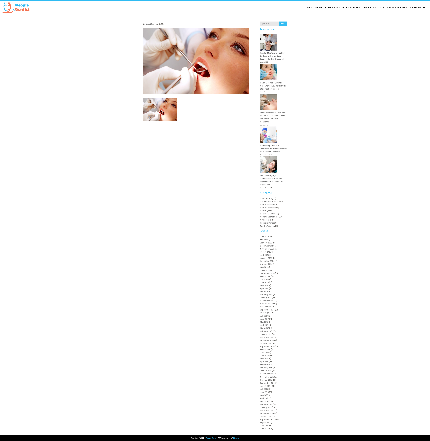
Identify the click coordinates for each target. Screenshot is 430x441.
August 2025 (265, 252)
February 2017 (266, 331)
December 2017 (267, 300)
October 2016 (266, 343)
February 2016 (266, 367)
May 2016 (264, 358)
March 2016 (265, 364)
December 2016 (267, 337)
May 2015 (264, 395)
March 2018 (265, 291)
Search (283, 24)
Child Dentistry (417, 7)
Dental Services (332, 7)
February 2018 (266, 294)
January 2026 (266, 243)
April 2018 (264, 288)
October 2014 (266, 416)
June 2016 (264, 355)
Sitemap (236, 438)
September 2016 (267, 346)
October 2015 (266, 380)
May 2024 (264, 267)
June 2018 (264, 282)
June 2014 (264, 428)
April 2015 (264, 398)
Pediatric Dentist (267, 223)
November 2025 (267, 249)
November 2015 (267, 377)
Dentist (318, 7)
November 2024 (267, 261)
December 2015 (267, 374)
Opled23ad (150, 24)
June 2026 (264, 236)
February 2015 (266, 404)
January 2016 (266, 371)
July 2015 (264, 389)
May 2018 (264, 285)
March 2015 (265, 401)
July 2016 (264, 352)
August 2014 (265, 422)
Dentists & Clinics (351, 7)
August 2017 (265, 313)
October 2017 (266, 307)
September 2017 (267, 310)
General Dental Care (397, 7)
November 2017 (267, 304)
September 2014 (267, 419)
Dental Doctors (267, 204)
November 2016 (267, 340)
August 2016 (265, 349)
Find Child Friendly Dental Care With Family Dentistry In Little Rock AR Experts (273, 86)
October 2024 (266, 264)
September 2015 (267, 383)
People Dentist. (211, 438)
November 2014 (267, 413)
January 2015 (266, 407)
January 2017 (266, 334)
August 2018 (265, 276)
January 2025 (266, 258)
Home (309, 7)
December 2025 (267, 246)
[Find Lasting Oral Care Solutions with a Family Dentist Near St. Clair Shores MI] (268, 135)
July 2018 (264, 279)
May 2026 (264, 240)
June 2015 (264, 392)
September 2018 (267, 273)
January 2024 (266, 270)
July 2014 (264, 425)
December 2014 (267, 410)
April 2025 (264, 255)
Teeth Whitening (267, 226)
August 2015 (265, 386)
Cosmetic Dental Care (374, 7)
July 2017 (264, 316)
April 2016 (264, 361)
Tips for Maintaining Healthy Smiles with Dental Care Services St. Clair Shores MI (272, 56)
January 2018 (266, 297)
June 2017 (264, 319)
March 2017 (265, 328)
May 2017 (264, 322)
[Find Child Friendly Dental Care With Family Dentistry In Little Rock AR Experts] (268, 72)
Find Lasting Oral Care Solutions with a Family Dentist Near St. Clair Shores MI (273, 148)
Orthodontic (265, 220)
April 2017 (264, 325)
